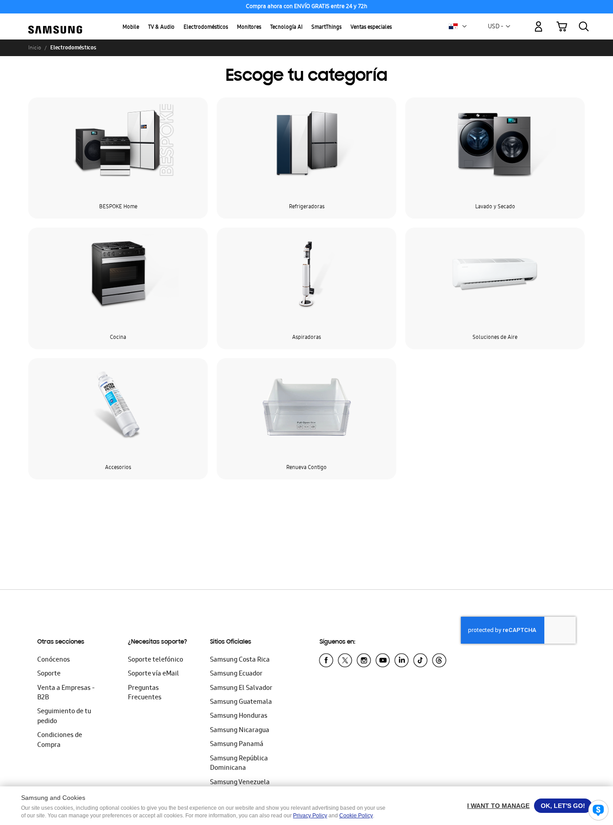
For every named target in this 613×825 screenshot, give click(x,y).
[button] (464, 26)
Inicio (34, 47)
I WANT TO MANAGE (498, 805)
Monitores (249, 27)
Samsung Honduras (238, 716)
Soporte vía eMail (153, 674)
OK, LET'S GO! (563, 805)
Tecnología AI (286, 27)
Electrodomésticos (206, 27)
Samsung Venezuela (240, 782)
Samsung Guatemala (241, 702)
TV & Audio (161, 27)
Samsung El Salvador (241, 688)
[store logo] (55, 21)
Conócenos (53, 660)
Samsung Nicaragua (239, 730)
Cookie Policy (356, 815)
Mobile (131, 27)
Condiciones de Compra (59, 740)
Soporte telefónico (155, 660)
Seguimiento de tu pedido (64, 717)
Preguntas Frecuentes (145, 693)
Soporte (49, 674)
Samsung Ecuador (236, 674)
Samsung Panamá (236, 744)
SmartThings (326, 27)
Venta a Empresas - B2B (66, 693)
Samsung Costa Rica (240, 660)
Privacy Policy (310, 815)
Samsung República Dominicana (239, 764)
